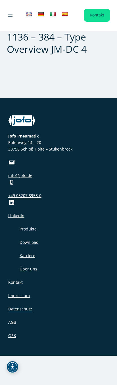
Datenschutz (20, 309)
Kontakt (97, 15)
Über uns (28, 269)
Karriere (27, 255)
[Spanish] (65, 14)
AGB (12, 322)
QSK (12, 335)
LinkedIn (16, 215)
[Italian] (53, 14)
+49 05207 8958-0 (24, 195)
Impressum (19, 295)
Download (29, 242)
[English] (29, 14)
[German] (41, 14)
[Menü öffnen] (10, 15)
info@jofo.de (20, 175)
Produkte (28, 229)
